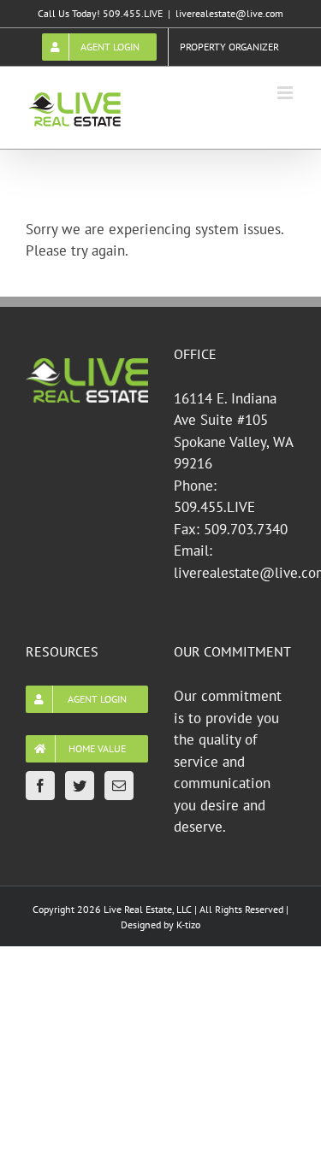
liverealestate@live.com (229, 13)
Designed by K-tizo (160, 924)
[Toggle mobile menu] (286, 93)
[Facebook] (40, 785)
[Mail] (119, 785)
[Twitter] (79, 785)
